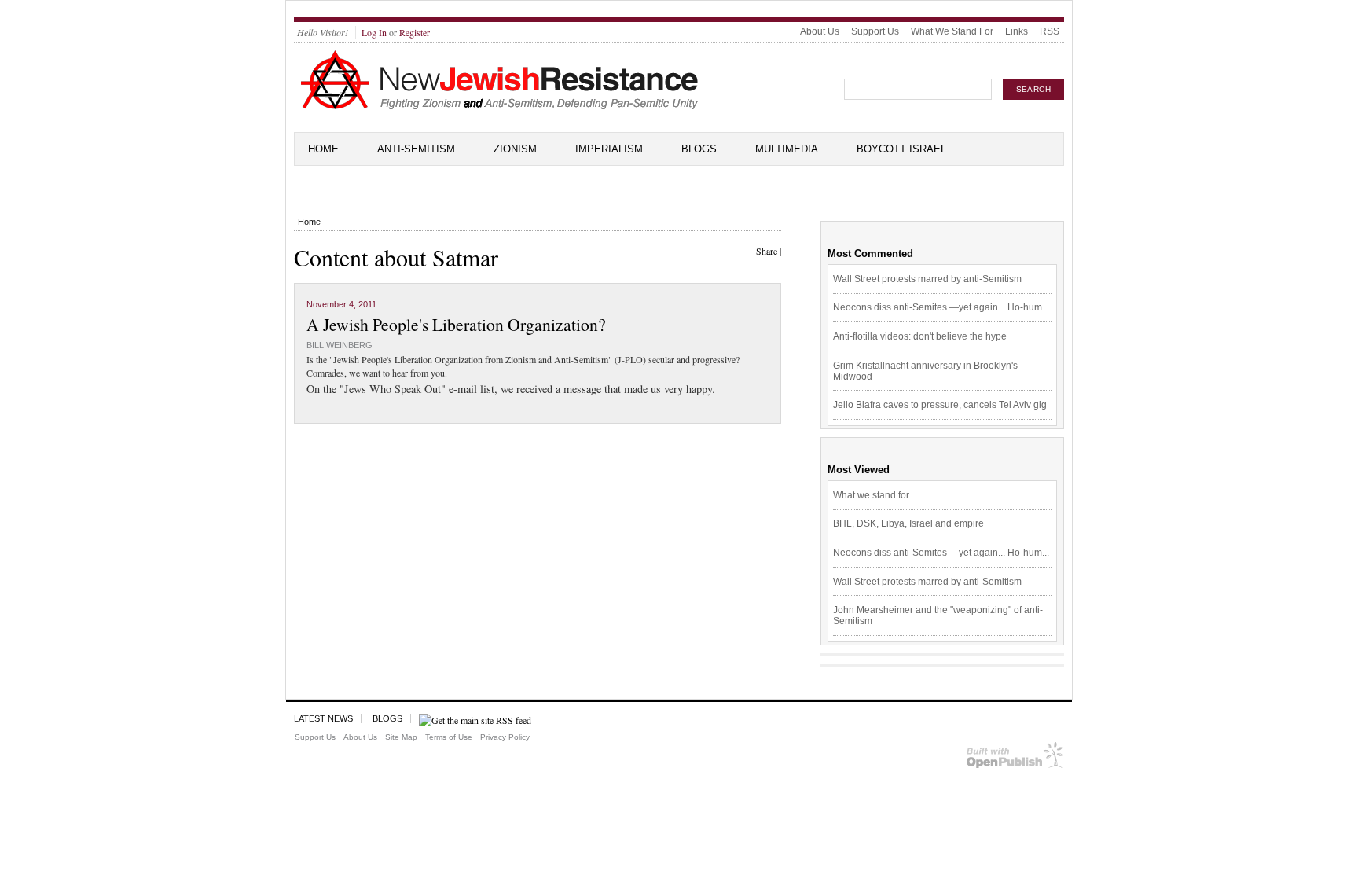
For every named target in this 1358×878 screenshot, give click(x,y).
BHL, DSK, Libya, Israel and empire (908, 523)
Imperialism (609, 149)
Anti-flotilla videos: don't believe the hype (920, 336)
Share (766, 250)
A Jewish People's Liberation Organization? (456, 324)
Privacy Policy (505, 737)
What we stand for (871, 495)
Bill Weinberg (339, 345)
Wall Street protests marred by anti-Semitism (927, 279)
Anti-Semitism (416, 149)
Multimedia (786, 149)
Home (323, 149)
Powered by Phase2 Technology (1015, 758)
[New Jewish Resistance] (499, 107)
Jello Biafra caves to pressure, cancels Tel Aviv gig (940, 404)
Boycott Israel (901, 149)
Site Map (401, 737)
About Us (819, 31)
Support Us (875, 31)
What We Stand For (952, 31)
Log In (374, 32)
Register (414, 32)
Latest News (323, 718)
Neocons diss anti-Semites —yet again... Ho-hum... (941, 307)
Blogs (699, 149)
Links (1016, 31)
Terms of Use (448, 737)
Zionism (515, 149)
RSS (1049, 31)
